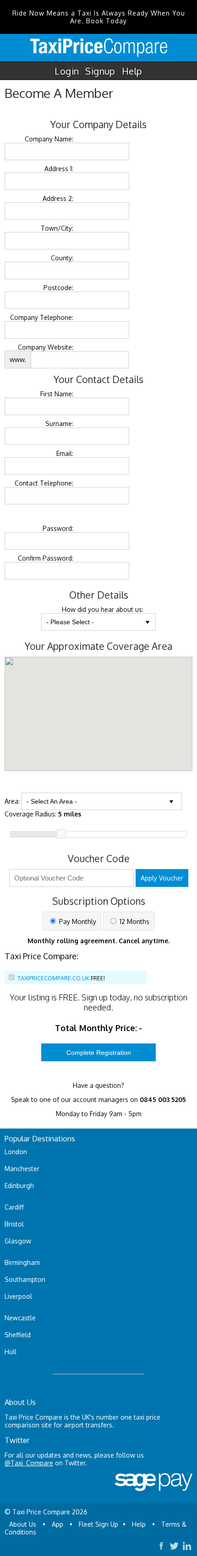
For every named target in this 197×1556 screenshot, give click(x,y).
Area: (12, 801)
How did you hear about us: (102, 609)
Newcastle (20, 1318)
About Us (22, 1524)
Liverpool (18, 1296)
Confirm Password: (45, 558)
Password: (58, 528)
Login (67, 71)
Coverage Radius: (43, 814)
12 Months (133, 921)
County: (62, 258)
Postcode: (58, 288)
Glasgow (18, 1241)
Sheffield (18, 1335)
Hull (10, 1352)
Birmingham (22, 1262)
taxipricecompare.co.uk (53, 978)
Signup (100, 71)
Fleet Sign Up (98, 1524)
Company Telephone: (41, 317)
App (57, 1524)
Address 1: (58, 169)
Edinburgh (19, 1185)
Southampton (25, 1279)
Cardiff (14, 1207)
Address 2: (58, 198)
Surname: (59, 423)
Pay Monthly (76, 921)
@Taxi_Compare (29, 1463)
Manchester (22, 1168)
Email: (64, 453)
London (16, 1152)
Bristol (14, 1224)
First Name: (56, 394)
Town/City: (57, 228)
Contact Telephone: (44, 483)
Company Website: (45, 347)
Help (132, 71)
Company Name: (49, 139)
